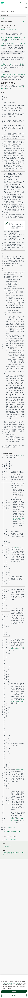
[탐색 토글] (26, 7)
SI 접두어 (18, 597)
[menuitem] (21, 3)
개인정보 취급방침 (7, 983)
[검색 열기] (22, 7)
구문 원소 (20, 455)
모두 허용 (14, 991)
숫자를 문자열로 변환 (13, 37)
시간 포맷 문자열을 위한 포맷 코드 (11, 831)
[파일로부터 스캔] (7, 76)
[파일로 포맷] (12, 74)
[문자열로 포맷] (5, 43)
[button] (13, 18)
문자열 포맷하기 (10, 827)
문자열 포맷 (4, 37)
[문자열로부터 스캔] (6, 64)
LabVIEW (4, 29)
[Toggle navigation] (7, 2)
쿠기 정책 (16, 983)
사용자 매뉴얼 (12, 29)
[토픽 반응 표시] (24, 21)
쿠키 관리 (14, 995)
